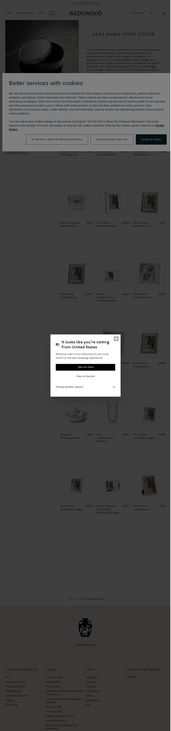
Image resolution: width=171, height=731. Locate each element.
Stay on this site (85, 376)
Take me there (85, 367)
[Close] (116, 338)
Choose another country (68, 387)
